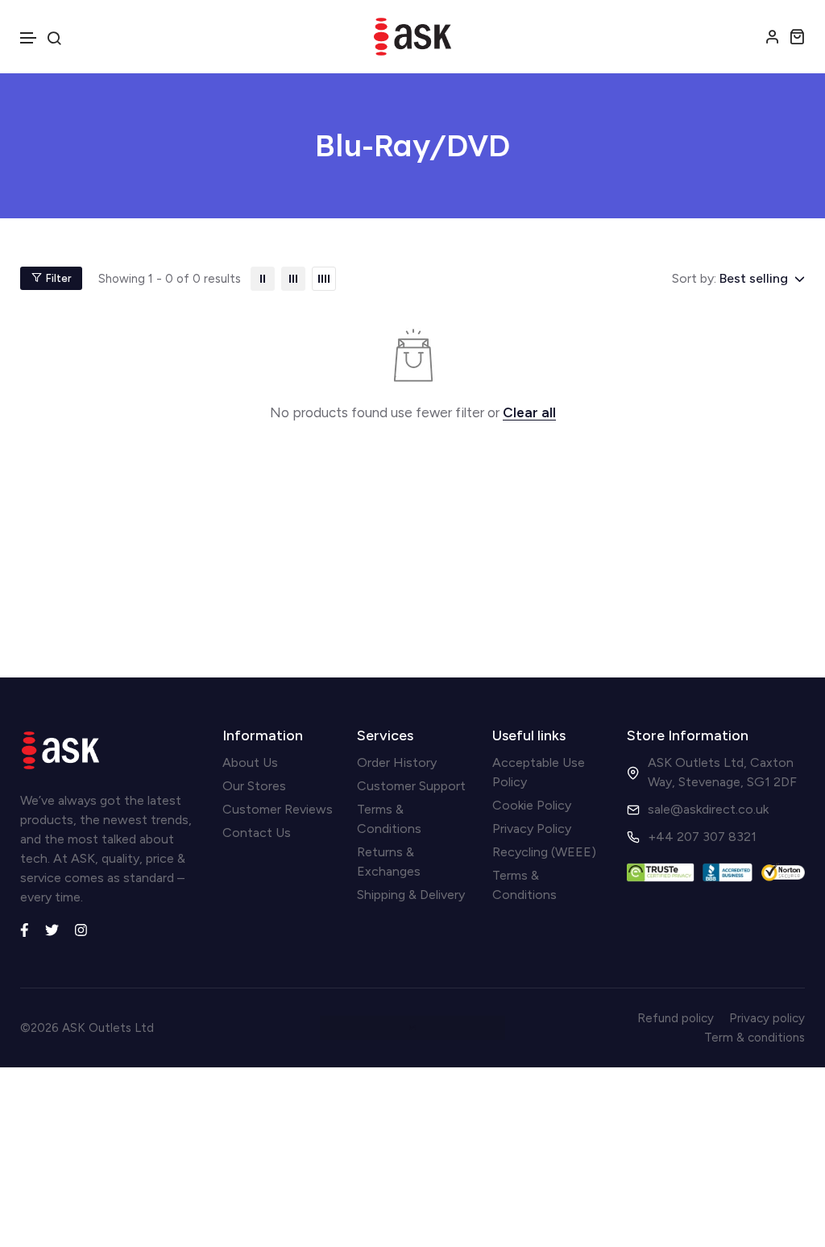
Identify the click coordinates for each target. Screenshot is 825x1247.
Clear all (529, 412)
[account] (773, 36)
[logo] (412, 36)
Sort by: (694, 278)
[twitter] (52, 929)
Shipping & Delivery (411, 894)
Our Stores (254, 785)
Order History (397, 762)
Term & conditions (754, 1037)
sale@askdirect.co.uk (708, 809)
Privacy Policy (531, 828)
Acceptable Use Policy (538, 772)
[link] (263, 279)
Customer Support (411, 785)
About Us (250, 762)
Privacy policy (767, 1018)
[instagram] (81, 929)
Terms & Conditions (389, 819)
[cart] (797, 36)
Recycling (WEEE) (544, 852)
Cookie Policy (531, 805)
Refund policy (675, 1018)
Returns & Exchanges (389, 861)
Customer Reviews (277, 809)
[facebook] (24, 929)
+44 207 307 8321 (702, 836)
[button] (29, 38)
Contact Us (256, 832)
